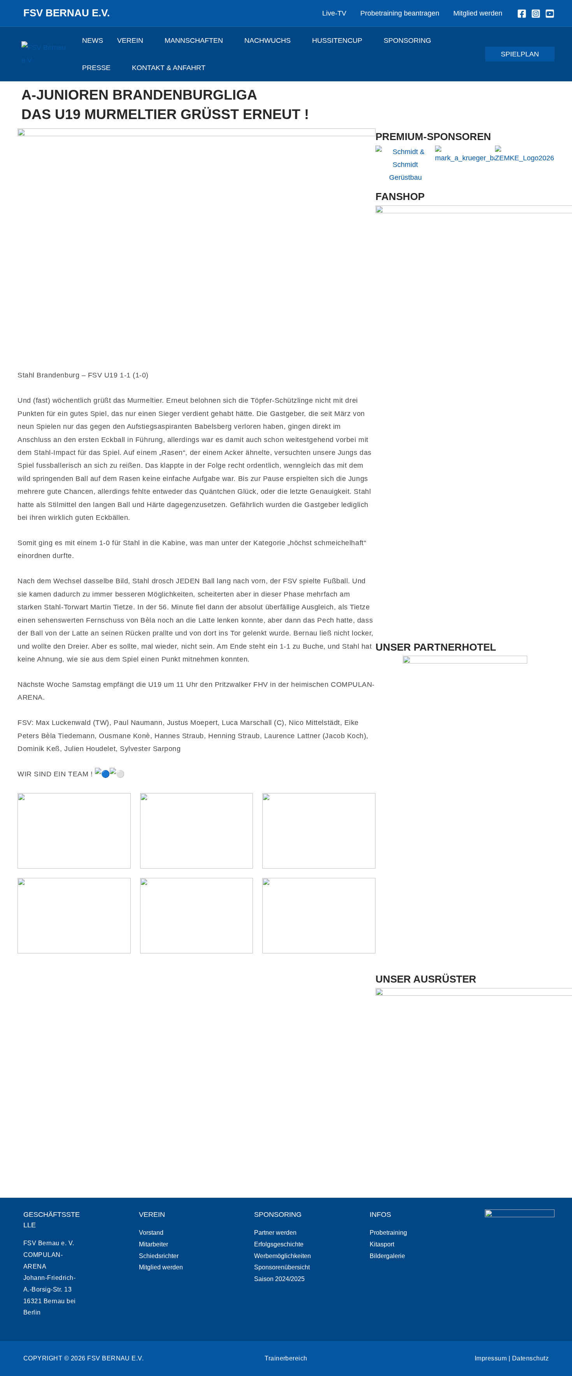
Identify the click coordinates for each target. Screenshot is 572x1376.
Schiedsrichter (159, 1256)
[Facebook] (521, 13)
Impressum (491, 1358)
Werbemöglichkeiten (282, 1256)
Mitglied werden (161, 1267)
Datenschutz (530, 1358)
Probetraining (388, 1232)
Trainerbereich (286, 1358)
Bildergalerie (387, 1256)
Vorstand (151, 1232)
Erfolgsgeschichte (279, 1244)
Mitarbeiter (153, 1244)
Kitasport (382, 1244)
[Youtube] (549, 13)
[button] (147, 40)
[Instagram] (535, 13)
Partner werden (275, 1232)
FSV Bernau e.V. (66, 13)
